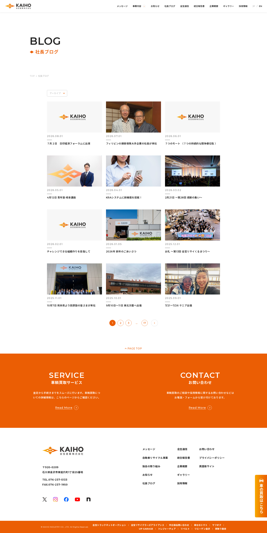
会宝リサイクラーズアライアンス (147, 525)
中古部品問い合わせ (179, 525)
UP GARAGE (146, 529)
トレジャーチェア (167, 529)
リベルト (185, 529)
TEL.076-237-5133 (54, 480)
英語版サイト (206, 466)
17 (144, 323)
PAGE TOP (134, 348)
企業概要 (214, 6)
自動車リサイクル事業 (155, 457)
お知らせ (155, 6)
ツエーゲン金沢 (202, 529)
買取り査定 (220, 529)
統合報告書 (199, 6)
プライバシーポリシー (212, 457)
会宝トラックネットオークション (109, 525)
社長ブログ (169, 6)
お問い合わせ (206, 449)
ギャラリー (228, 6)
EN (260, 6)
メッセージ (122, 6)
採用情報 (243, 6)
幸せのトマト (201, 525)
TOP (32, 76)
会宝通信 (184, 6)
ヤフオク (216, 525)
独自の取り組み (151, 466)
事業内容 (137, 6)
